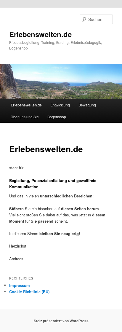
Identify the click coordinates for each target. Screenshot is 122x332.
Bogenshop (56, 116)
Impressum (19, 285)
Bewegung (87, 104)
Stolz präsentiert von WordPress (61, 320)
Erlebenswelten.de (40, 34)
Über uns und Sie (25, 116)
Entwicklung (60, 104)
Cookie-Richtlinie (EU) (29, 291)
